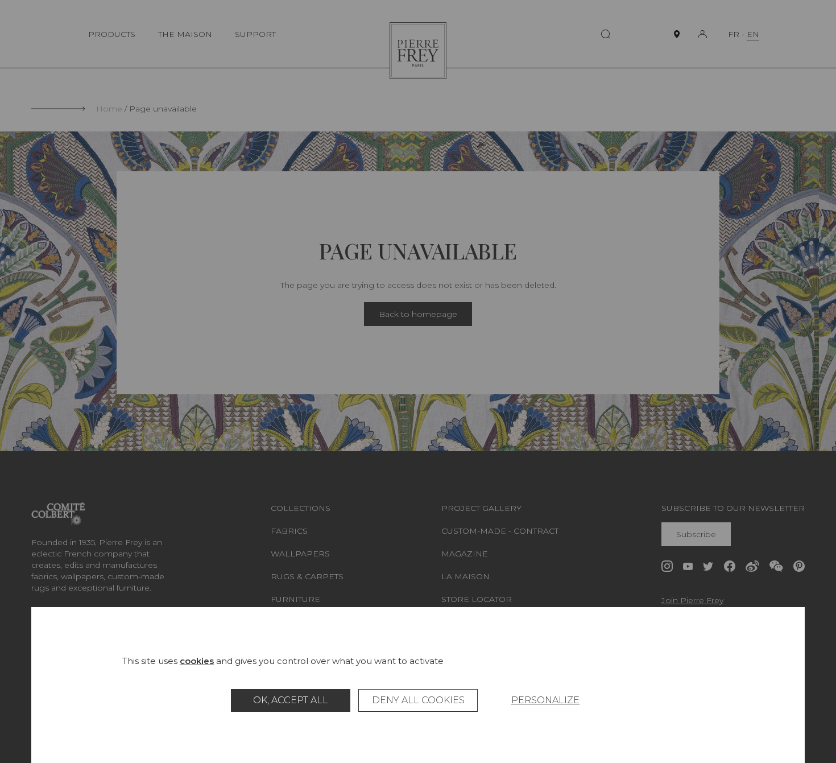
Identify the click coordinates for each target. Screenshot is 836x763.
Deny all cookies (418, 700)
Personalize (545, 700)
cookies (197, 660)
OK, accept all (290, 700)
